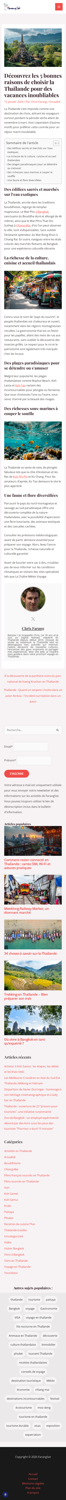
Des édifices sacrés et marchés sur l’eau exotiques (30, 150)
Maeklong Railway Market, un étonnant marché (26, 910)
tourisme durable (17, 1426)
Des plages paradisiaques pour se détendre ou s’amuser (32, 166)
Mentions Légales (33, 1483)
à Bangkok (42, 212)
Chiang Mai (23, 225)
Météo (51, 1381)
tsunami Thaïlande (40, 1353)
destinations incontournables (26, 1398)
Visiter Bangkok (14, 1248)
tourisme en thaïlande (33, 1417)
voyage (30, 1308)
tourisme (34, 1299)
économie (23, 1390)
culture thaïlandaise (23, 1344)
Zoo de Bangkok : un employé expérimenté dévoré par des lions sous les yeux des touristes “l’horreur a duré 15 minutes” (31, 1123)
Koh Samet (11, 1193)
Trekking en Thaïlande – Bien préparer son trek (26, 996)
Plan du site (33, 1488)
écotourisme (24, 1407)
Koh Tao (20, 385)
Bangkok (14, 1308)
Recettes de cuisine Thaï (19, 1224)
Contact (33, 1479)
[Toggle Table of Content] (54, 143)
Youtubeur (11, 1273)
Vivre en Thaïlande (16, 1261)
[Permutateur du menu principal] (59, 6)
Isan (6, 1187)
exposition (53, 1426)
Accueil (33, 1474)
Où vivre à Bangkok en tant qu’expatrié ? (24, 1041)
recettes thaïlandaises (33, 1362)
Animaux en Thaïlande (23, 1336)
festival (54, 1398)
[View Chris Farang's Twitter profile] (33, 619)
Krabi (7, 1206)
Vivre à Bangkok (14, 1254)
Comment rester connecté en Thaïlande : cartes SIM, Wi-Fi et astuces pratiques (27, 863)
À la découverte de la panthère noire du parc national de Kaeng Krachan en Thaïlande (32, 676)
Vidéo (8, 1242)
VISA (17, 1317)
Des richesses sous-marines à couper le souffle (29, 174)
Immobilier (49, 1344)
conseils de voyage (33, 1372)
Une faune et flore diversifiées (24, 180)
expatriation (33, 1435)
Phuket (8, 1218)
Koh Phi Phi (20, 477)
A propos (33, 1492)
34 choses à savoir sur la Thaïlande (30, 953)
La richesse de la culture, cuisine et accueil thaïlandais (31, 158)
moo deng (44, 1407)
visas (37, 1426)
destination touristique (26, 1381)
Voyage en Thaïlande (17, 1267)
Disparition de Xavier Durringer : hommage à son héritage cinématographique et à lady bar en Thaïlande (32, 1095)
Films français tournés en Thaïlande (27, 1175)
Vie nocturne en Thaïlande (33, 1326)
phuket (18, 1353)
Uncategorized (13, 1236)
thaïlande (17, 1299)
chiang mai (42, 1390)
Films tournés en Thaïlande (21, 1181)
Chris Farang (33, 628)
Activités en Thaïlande (18, 1151)
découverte (50, 1336)
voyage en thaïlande (38, 1317)
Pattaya (9, 1212)
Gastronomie (48, 1308)
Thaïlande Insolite (15, 1230)
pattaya (51, 1299)
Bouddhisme (12, 1163)
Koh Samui (11, 1200)
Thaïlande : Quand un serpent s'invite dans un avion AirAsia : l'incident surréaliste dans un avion (33, 690)
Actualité (54, 102)
